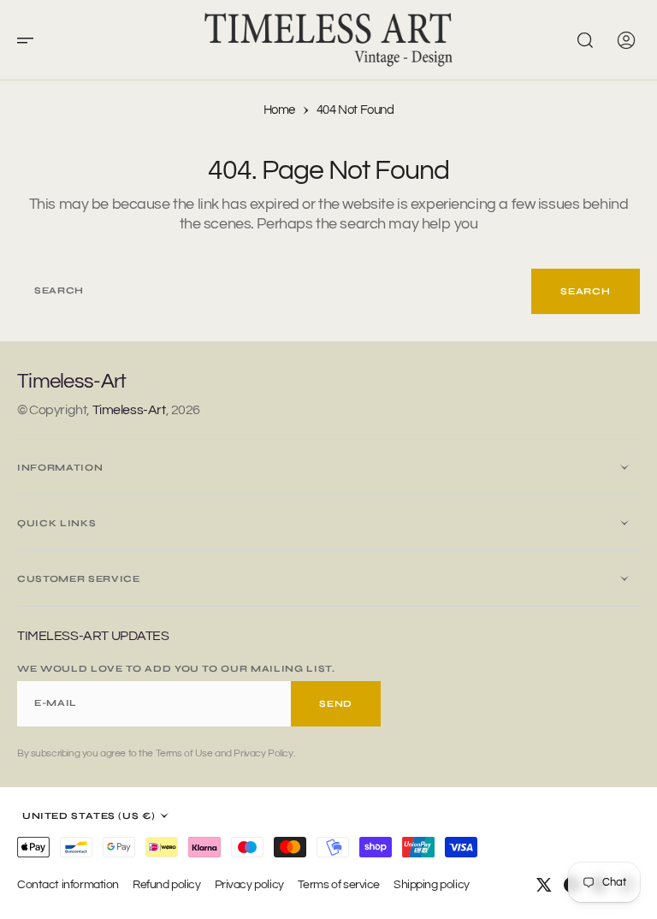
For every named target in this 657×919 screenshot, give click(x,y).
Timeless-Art (129, 410)
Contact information (68, 884)
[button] (30, 40)
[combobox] (274, 291)
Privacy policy (249, 884)
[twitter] (544, 884)
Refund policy (167, 884)
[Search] (585, 40)
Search (585, 291)
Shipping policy (432, 884)
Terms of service (339, 884)
